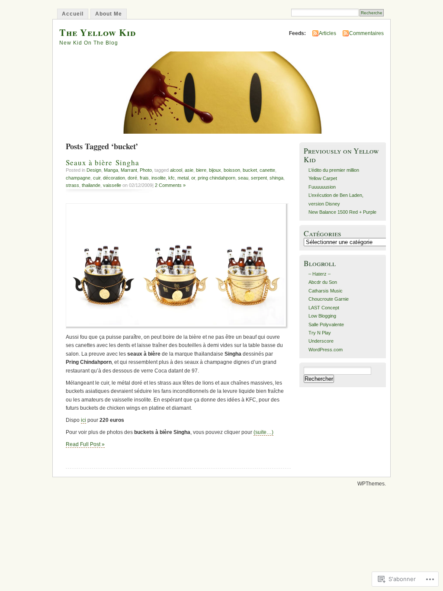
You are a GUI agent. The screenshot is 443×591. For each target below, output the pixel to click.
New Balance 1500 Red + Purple (342, 212)
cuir (96, 177)
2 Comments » (170, 185)
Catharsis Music (325, 290)
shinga (276, 177)
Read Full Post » (85, 444)
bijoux (215, 170)
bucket (250, 170)
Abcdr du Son (322, 282)
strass (72, 185)
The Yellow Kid (97, 32)
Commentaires (366, 33)
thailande (91, 185)
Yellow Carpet (322, 178)
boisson (232, 170)
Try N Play (319, 332)
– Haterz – (319, 273)
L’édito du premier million (333, 170)
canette (267, 170)
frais (144, 177)
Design (94, 170)
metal (183, 177)
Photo (146, 170)
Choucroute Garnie (328, 299)
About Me (108, 14)
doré (132, 177)
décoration (114, 177)
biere (201, 170)
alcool (176, 170)
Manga (111, 170)
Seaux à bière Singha (102, 162)
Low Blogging (322, 315)
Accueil (72, 14)
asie (189, 170)
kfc (171, 177)
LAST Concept (323, 307)
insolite (158, 177)
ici (83, 420)
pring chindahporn (216, 177)
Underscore (321, 341)
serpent (259, 177)
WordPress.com (325, 349)
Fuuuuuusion (322, 187)
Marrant (129, 170)
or (193, 177)
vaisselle (112, 185)
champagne (78, 177)
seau (243, 177)
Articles (327, 33)
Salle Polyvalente (326, 324)
